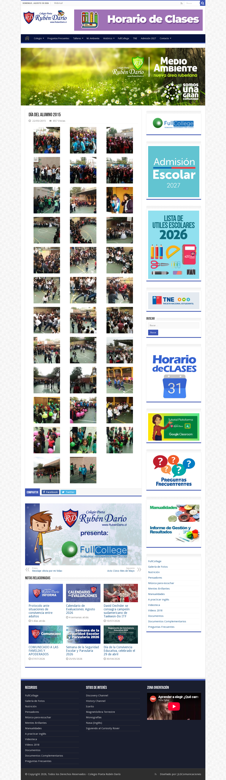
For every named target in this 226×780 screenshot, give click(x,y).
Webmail (58, 3)
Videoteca (154, 605)
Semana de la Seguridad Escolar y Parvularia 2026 (82, 650)
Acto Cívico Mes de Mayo (121, 569)
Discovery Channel (97, 695)
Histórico (107, 38)
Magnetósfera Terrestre (100, 712)
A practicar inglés (158, 599)
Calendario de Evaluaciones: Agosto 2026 (80, 609)
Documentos (155, 616)
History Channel (95, 701)
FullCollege (123, 38)
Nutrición (154, 572)
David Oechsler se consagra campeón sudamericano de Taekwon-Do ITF (117, 611)
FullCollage (154, 561)
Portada (27, 38)
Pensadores (155, 577)
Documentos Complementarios (167, 621)
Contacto (164, 38)
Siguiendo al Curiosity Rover (103, 728)
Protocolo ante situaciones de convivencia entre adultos (40, 611)
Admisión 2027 (148, 38)
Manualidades (156, 594)
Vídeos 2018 (155, 610)
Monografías (94, 717)
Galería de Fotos (158, 566)
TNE (135, 38)
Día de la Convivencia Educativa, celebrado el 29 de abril (119, 650)
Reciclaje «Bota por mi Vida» (47, 569)
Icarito (90, 706)
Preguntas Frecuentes (58, 38)
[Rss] (181, 3)
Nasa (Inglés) (94, 722)
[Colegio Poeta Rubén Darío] (45, 17)
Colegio (38, 38)
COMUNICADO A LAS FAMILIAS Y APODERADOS (43, 650)
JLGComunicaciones (189, 774)
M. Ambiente (93, 38)
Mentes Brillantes (159, 588)
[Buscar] (202, 3)
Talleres (77, 38)
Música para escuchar (161, 583)
